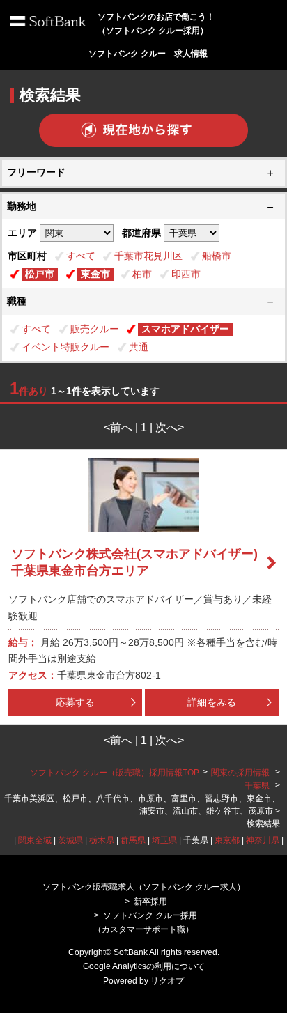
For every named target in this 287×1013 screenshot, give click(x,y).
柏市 (142, 273)
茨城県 (70, 840)
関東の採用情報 (241, 773)
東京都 (227, 840)
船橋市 (216, 255)
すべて (80, 255)
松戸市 (39, 273)
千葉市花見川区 (148, 255)
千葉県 (257, 786)
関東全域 (35, 840)
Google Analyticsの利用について (144, 966)
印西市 (186, 273)
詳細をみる (211, 702)
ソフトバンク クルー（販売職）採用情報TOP (114, 773)
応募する (75, 702)
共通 (138, 347)
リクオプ (167, 981)
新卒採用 (150, 901)
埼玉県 (164, 840)
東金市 (95, 273)
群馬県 (133, 840)
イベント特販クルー (65, 347)
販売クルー (94, 328)
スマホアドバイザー (185, 328)
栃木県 (101, 840)
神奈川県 (262, 840)
